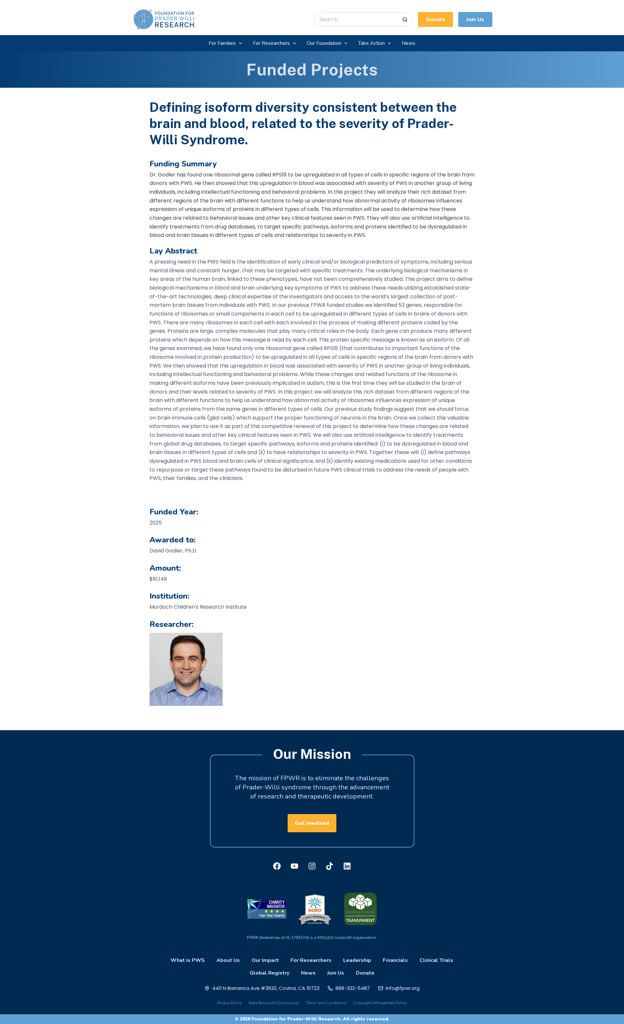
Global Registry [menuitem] (269, 973)
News (408, 43)
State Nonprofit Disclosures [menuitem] (273, 1002)
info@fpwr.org (403, 988)
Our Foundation (324, 43)
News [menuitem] (308, 973)
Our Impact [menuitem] (265, 960)
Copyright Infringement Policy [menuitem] (380, 1002)
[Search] (405, 19)
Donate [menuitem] (365, 973)
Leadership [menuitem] (357, 960)
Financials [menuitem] (395, 960)
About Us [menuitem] (228, 960)
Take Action (371, 43)
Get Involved (312, 823)
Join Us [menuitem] (335, 973)
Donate (435, 19)
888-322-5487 (352, 988)
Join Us (475, 19)
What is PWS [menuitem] (188, 960)
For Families (222, 43)
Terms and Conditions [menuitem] (326, 1002)
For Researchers (271, 43)
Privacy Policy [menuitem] (229, 1002)
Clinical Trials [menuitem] (436, 960)
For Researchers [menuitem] (311, 960)
